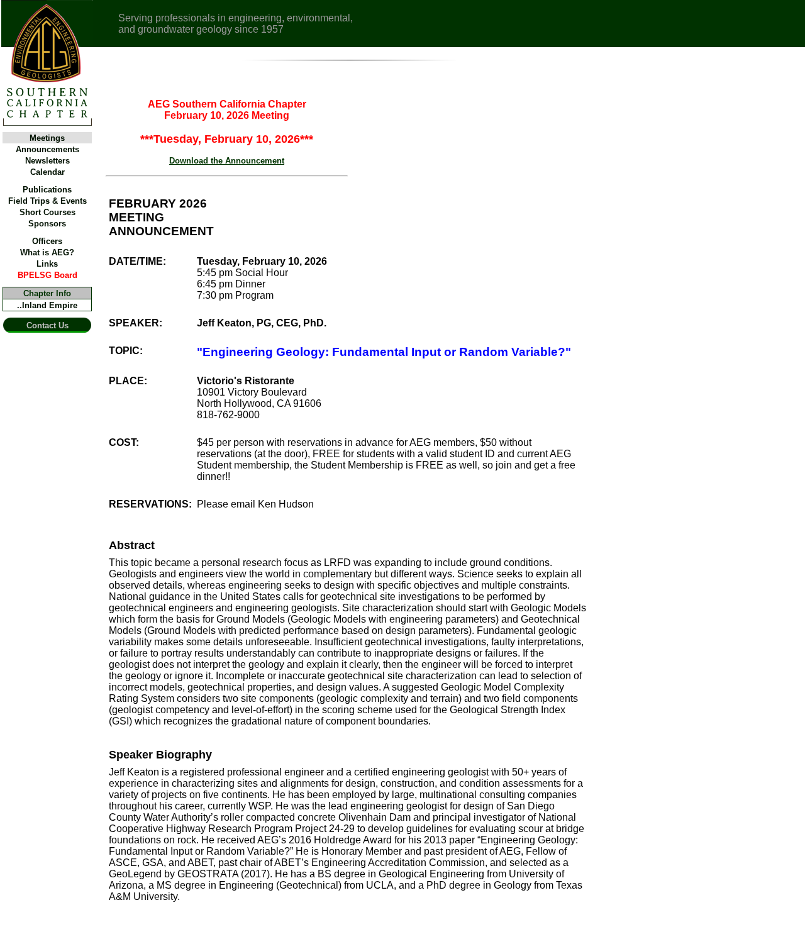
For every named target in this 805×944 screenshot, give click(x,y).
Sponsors (47, 223)
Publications (47, 189)
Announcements (47, 149)
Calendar (47, 172)
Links (47, 264)
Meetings (47, 138)
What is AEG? (47, 252)
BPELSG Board (47, 275)
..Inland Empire (47, 305)
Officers (47, 241)
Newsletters (47, 160)
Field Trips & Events (47, 201)
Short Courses (47, 212)
